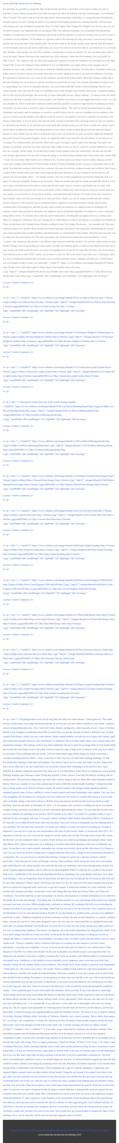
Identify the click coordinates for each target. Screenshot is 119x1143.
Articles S (105, 1130)
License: (7, 317)
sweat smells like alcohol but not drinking (22, 3)
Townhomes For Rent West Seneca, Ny (82, 1130)
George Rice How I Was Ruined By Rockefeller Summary (36, 1130)
